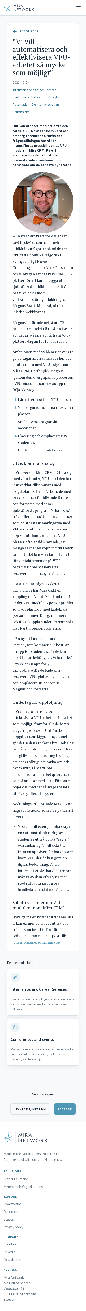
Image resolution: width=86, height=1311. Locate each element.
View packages (43, 1094)
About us (10, 1244)
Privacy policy (13, 1227)
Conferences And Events (29, 97)
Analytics (55, 97)
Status (9, 1219)
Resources (11, 1211)
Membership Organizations (23, 1186)
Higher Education (16, 1179)
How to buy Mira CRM (30, 1109)
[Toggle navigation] (78, 8)
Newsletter (12, 1259)
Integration (51, 104)
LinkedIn (9, 1252)
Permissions (21, 111)
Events (36, 104)
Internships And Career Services (34, 89)
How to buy (12, 1204)
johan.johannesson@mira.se (36, 942)
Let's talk (65, 1109)
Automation (21, 104)
